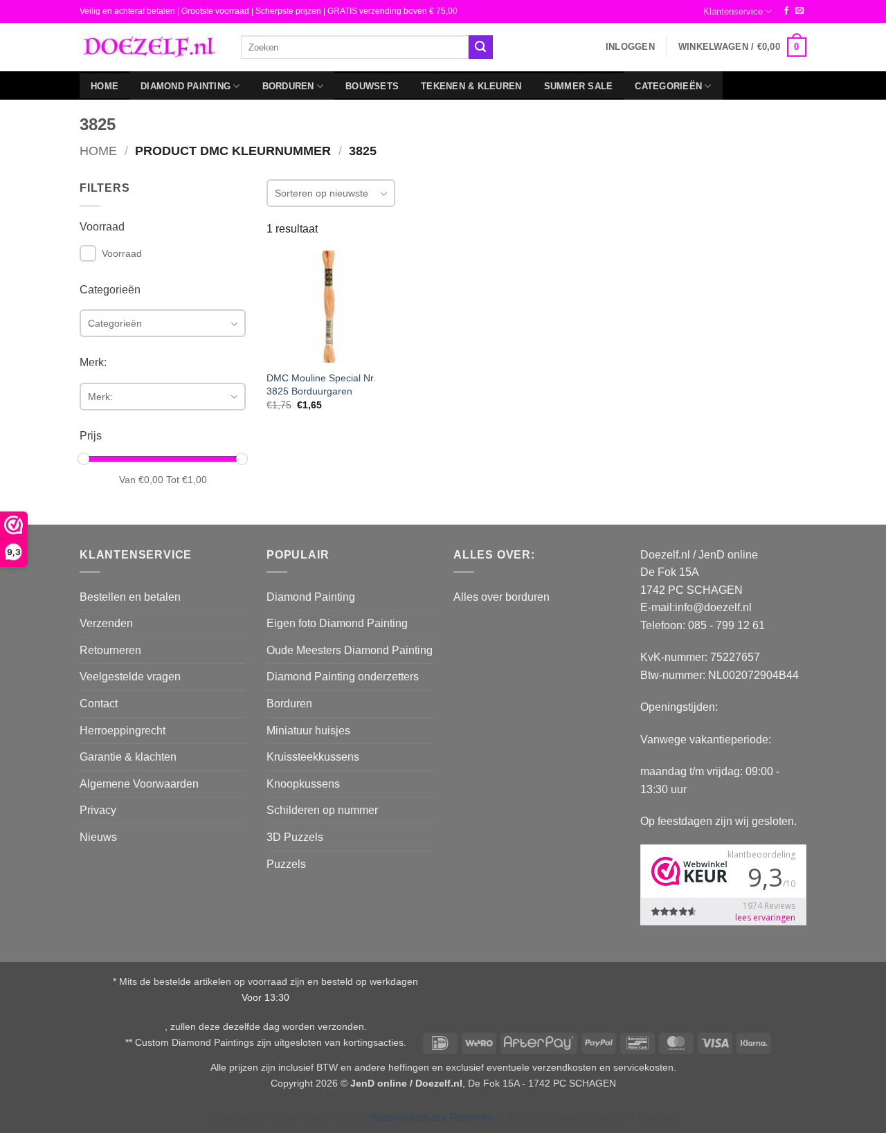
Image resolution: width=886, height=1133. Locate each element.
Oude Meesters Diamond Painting (349, 650)
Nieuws (98, 837)
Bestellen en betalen (130, 597)
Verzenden (106, 623)
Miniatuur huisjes (308, 730)
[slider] (84, 459)
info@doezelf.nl (713, 607)
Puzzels (286, 864)
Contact (99, 703)
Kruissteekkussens (312, 757)
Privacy (98, 810)
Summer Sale (578, 86)
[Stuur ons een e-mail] (799, 11)
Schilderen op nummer (322, 810)
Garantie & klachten (128, 757)
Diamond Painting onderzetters (342, 676)
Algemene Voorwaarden (139, 784)
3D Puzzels (294, 837)
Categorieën (668, 86)
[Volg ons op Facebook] (786, 11)
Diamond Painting (185, 86)
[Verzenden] (480, 47)
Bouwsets (372, 86)
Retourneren (110, 650)
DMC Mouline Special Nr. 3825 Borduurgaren (321, 384)
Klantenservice (733, 11)
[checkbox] (88, 253)
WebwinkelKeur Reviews (431, 1117)
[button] (630, 47)
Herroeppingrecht (122, 730)
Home (104, 86)
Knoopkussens (303, 784)
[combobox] (355, 46)
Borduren (288, 86)
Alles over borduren (501, 597)
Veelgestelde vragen (130, 676)
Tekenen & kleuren (471, 86)
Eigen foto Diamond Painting (337, 623)
